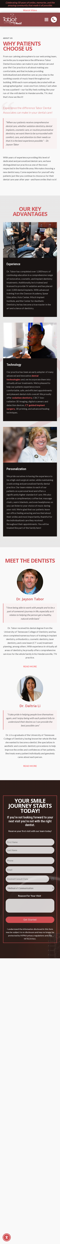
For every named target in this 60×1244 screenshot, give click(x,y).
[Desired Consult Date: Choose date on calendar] (52, 879)
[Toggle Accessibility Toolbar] (6, 1237)
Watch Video (30, 10)
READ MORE (30, 666)
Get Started (30, 919)
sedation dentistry (22, 397)
